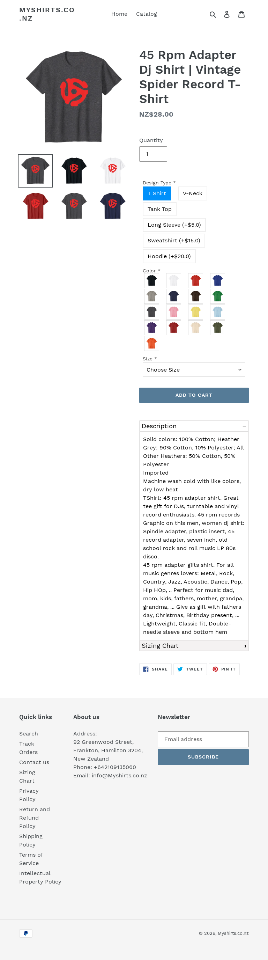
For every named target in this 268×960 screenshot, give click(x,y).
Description (159, 426)
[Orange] (152, 343)
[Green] (218, 296)
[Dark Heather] (152, 312)
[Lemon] (196, 312)
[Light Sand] (196, 328)
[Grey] (152, 296)
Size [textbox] (150, 358)
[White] (174, 280)
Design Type (159, 182)
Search (28, 733)
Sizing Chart (160, 645)
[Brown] (196, 296)
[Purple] (152, 328)
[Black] (152, 280)
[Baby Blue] (218, 312)
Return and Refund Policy (34, 817)
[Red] (196, 280)
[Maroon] (174, 328)
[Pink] (174, 312)
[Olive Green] (218, 328)
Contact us (34, 762)
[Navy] (174, 296)
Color (152, 270)
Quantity (151, 140)
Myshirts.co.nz (47, 14)
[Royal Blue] (218, 280)
